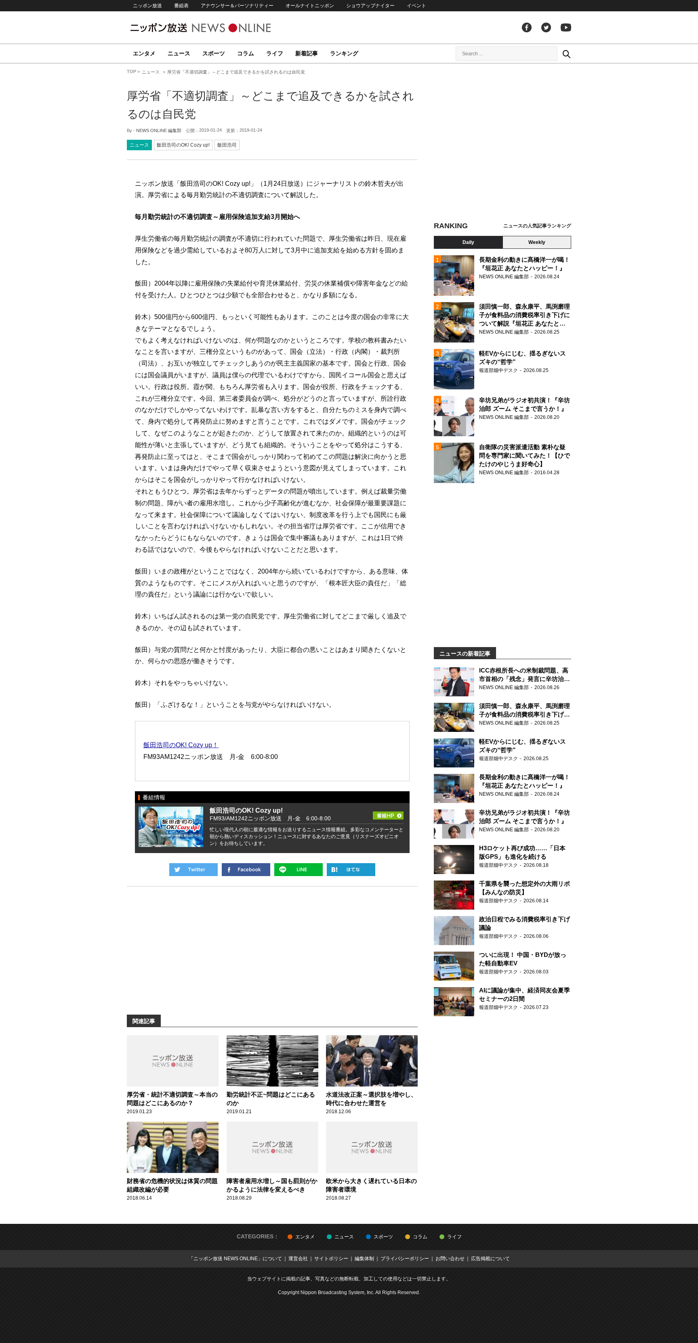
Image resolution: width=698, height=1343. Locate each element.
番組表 (181, 5)
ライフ (274, 53)
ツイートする (193, 869)
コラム (245, 53)
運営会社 (298, 1258)
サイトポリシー (331, 1258)
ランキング (344, 53)
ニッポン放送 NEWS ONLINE (216, 28)
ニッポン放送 (147, 5)
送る (298, 869)
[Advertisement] (502, 143)
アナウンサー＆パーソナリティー (237, 5)
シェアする (246, 869)
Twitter (546, 27)
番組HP (388, 813)
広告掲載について (490, 1258)
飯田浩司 (227, 145)
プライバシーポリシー (405, 1258)
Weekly (536, 242)
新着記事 (306, 53)
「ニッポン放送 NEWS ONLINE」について (235, 1258)
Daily (468, 242)
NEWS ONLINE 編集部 (158, 130)
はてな (351, 869)
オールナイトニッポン (310, 5)
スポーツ (213, 53)
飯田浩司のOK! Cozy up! (183, 145)
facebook (527, 27)
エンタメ (144, 53)
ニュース (179, 53)
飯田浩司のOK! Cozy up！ (181, 745)
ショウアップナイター (370, 5)
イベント (416, 5)
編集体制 (364, 1258)
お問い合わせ (450, 1258)
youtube (566, 27)
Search (566, 54)
